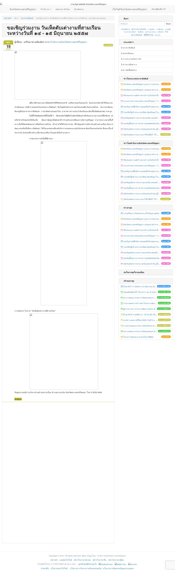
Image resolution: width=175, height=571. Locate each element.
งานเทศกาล (125, 29)
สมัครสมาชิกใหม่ (63, 9)
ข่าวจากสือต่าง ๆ (130, 64)
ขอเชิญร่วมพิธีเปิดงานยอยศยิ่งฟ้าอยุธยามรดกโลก (143, 106)
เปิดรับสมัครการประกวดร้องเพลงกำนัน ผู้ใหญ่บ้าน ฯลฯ (146, 129)
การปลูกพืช (151, 29)
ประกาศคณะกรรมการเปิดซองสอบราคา (140, 297)
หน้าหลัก (7, 18)
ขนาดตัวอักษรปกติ (152, 9)
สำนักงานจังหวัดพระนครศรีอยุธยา (68, 41)
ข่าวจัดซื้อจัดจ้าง (130, 70)
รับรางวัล (157, 35)
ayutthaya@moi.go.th (87, 564)
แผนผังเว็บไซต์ (66, 559)
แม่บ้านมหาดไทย (150, 32)
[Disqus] (58, 439)
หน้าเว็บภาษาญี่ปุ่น (116, 559)
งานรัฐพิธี (168, 29)
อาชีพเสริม (160, 32)
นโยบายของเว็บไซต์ (59, 568)
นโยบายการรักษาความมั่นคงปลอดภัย (85, 568)
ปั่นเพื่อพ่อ (141, 32)
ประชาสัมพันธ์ (27, 18)
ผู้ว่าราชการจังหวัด (139, 29)
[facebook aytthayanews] (106, 564)
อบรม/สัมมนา (128, 53)
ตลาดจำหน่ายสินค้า (130, 32)
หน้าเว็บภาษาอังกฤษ (82, 559)
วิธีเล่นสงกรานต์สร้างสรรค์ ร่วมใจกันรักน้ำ (141, 95)
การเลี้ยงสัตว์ (160, 29)
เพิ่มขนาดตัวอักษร (154, 9)
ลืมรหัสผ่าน (79, 9)
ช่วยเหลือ (45, 568)
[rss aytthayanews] (132, 564)
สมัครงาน (148, 34)
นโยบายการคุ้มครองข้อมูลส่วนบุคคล (118, 568)
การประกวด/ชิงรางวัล (132, 58)
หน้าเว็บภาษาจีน (99, 559)
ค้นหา (168, 23)
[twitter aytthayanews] (120, 564)
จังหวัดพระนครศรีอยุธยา (23, 8)
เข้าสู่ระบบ (45, 9)
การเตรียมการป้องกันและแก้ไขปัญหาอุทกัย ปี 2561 (144, 213)
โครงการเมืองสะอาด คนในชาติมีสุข (138, 336)
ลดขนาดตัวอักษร (149, 9)
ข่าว (16, 18)
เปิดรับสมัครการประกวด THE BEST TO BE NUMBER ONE (148, 134)
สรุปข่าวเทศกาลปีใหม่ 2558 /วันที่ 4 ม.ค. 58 (141, 320)
